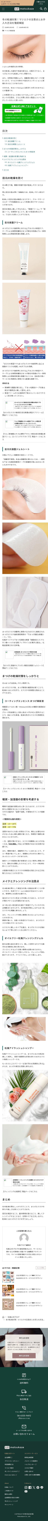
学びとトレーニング (11, 1501)
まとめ (6, 170)
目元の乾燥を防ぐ (10, 138)
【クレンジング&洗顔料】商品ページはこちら (19, 1191)
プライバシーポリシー (12, 1461)
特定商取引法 (9, 1464)
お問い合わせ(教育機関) (32, 1475)
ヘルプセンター (30, 1464)
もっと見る (41, 1268)
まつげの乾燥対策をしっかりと (15, 149)
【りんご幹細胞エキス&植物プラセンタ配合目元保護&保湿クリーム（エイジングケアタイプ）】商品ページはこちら (23, 436)
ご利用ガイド (9, 1491)
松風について (9, 1487)
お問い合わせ (29, 1471)
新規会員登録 (29, 1457)
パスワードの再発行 (31, 1461)
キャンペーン (9, 1504)
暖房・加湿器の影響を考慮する (15, 156)
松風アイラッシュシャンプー (18, 165)
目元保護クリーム (14, 141)
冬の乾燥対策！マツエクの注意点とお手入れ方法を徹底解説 (26, 1320)
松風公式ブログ (14, 1317)
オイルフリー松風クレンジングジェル (21, 162)
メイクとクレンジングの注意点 (15, 159)
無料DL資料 (8, 1494)
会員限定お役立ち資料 (12, 1497)
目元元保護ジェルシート (16, 144)
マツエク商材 (9, 1468)
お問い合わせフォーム (24, 1434)
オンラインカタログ (11, 1471)
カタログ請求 (29, 1468)
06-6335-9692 (24, 1415)
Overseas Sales (10, 1475)
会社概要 (7, 1457)
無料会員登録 (24, 1356)
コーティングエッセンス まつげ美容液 (21, 152)
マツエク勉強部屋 (10, 30)
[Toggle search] (41, 9)
